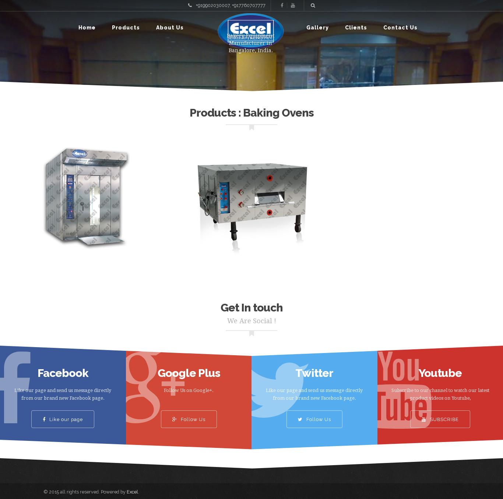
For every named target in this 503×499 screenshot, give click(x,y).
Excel (132, 492)
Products (126, 28)
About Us (170, 28)
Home (87, 28)
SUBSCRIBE (443, 419)
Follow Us (192, 419)
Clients (356, 28)
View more (84, 202)
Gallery (317, 28)
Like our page (65, 419)
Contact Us (400, 28)
